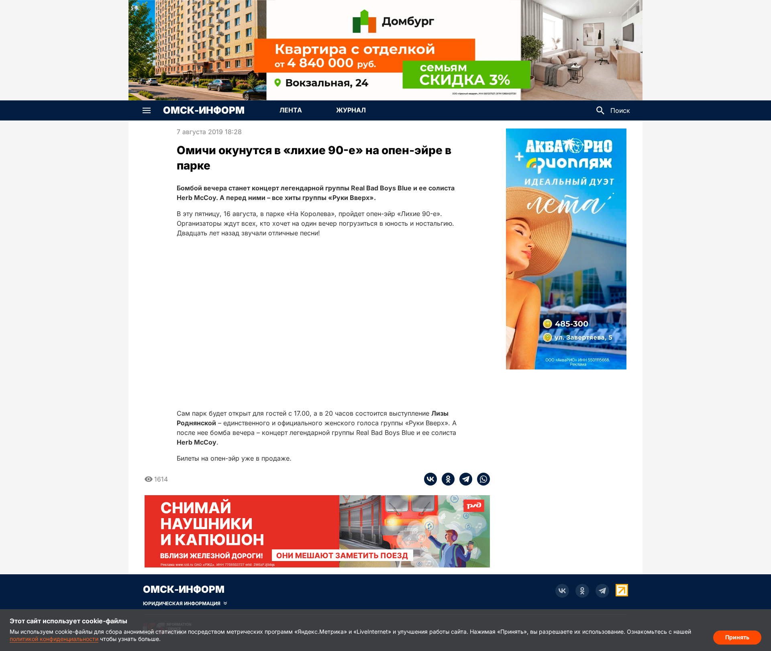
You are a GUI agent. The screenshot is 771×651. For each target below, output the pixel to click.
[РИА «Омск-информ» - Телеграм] (602, 591)
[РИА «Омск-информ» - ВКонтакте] (562, 591)
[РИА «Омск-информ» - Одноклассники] (582, 591)
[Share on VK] (430, 479)
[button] (147, 110)
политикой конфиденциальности (54, 638)
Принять (737, 637)
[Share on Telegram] (463, 479)
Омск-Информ (204, 110)
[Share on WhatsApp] (481, 479)
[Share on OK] (446, 479)
